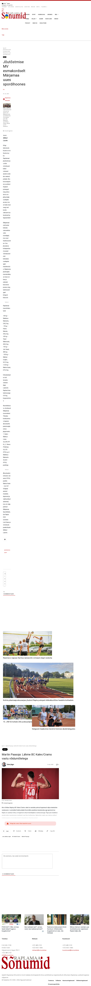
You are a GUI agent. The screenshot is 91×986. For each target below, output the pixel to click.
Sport (4, 48)
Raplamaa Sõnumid (7, 99)
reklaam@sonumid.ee (39, 950)
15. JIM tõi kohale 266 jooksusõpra (17, 722)
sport (5, 552)
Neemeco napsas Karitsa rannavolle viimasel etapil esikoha (27, 658)
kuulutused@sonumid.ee (70, 950)
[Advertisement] (45, 618)
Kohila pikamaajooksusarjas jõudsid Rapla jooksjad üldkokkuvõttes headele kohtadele (38, 700)
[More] (5, 539)
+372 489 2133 (6, 953)
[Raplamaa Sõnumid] (4, 99)
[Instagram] (2, 11)
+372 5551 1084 (37, 948)
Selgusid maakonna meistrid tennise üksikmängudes (53, 729)
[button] (24, 9)
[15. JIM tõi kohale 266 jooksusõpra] (17, 712)
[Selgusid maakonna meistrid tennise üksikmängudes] (53, 716)
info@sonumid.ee (7, 955)
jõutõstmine (7, 550)
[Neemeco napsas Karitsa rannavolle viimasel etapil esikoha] (27, 643)
